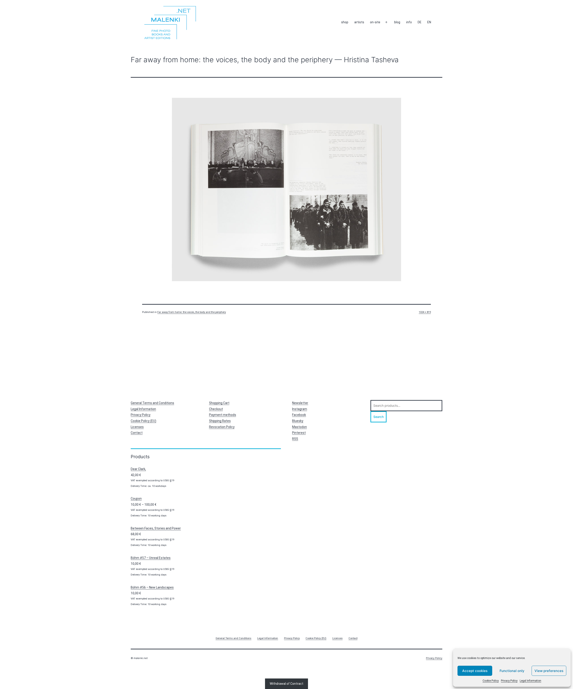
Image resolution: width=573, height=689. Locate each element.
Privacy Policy (509, 680)
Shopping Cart (219, 403)
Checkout (216, 409)
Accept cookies (474, 671)
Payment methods (222, 415)
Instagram (299, 409)
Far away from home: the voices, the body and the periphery (191, 312)
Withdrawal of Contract (286, 683)
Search (378, 417)
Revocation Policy (222, 427)
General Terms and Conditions (152, 403)
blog (397, 22)
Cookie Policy (491, 680)
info (409, 22)
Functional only (512, 671)
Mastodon (299, 427)
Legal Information (530, 680)
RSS (295, 439)
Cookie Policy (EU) (143, 421)
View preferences (549, 671)
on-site (375, 22)
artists (359, 22)
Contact (137, 432)
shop (344, 22)
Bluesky (297, 421)
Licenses (137, 427)
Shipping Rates (220, 421)
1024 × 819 (425, 312)
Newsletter (300, 403)
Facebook (299, 415)
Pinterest (299, 432)
